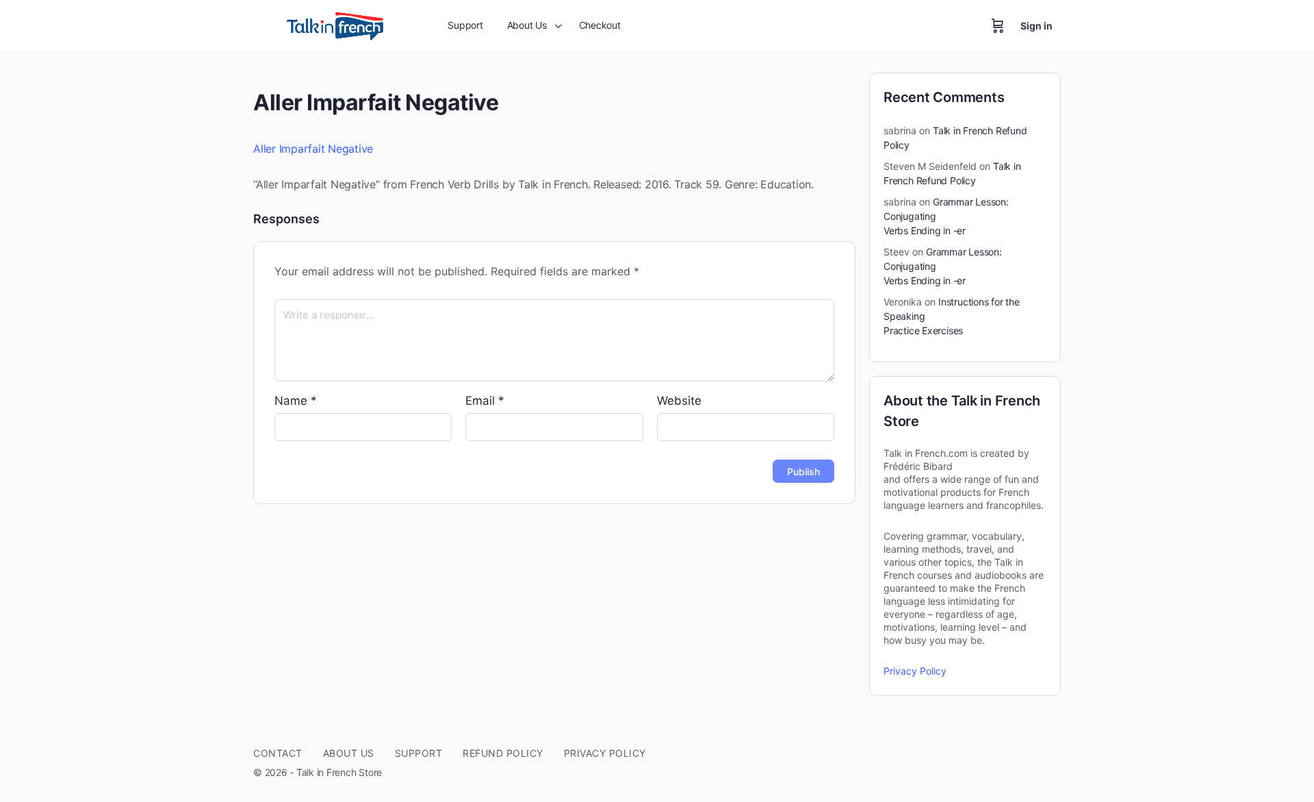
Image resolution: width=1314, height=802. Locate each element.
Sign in (1036, 26)
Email (484, 401)
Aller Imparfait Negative (313, 148)
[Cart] (998, 26)
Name (295, 401)
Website (679, 401)
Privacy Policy (915, 671)
